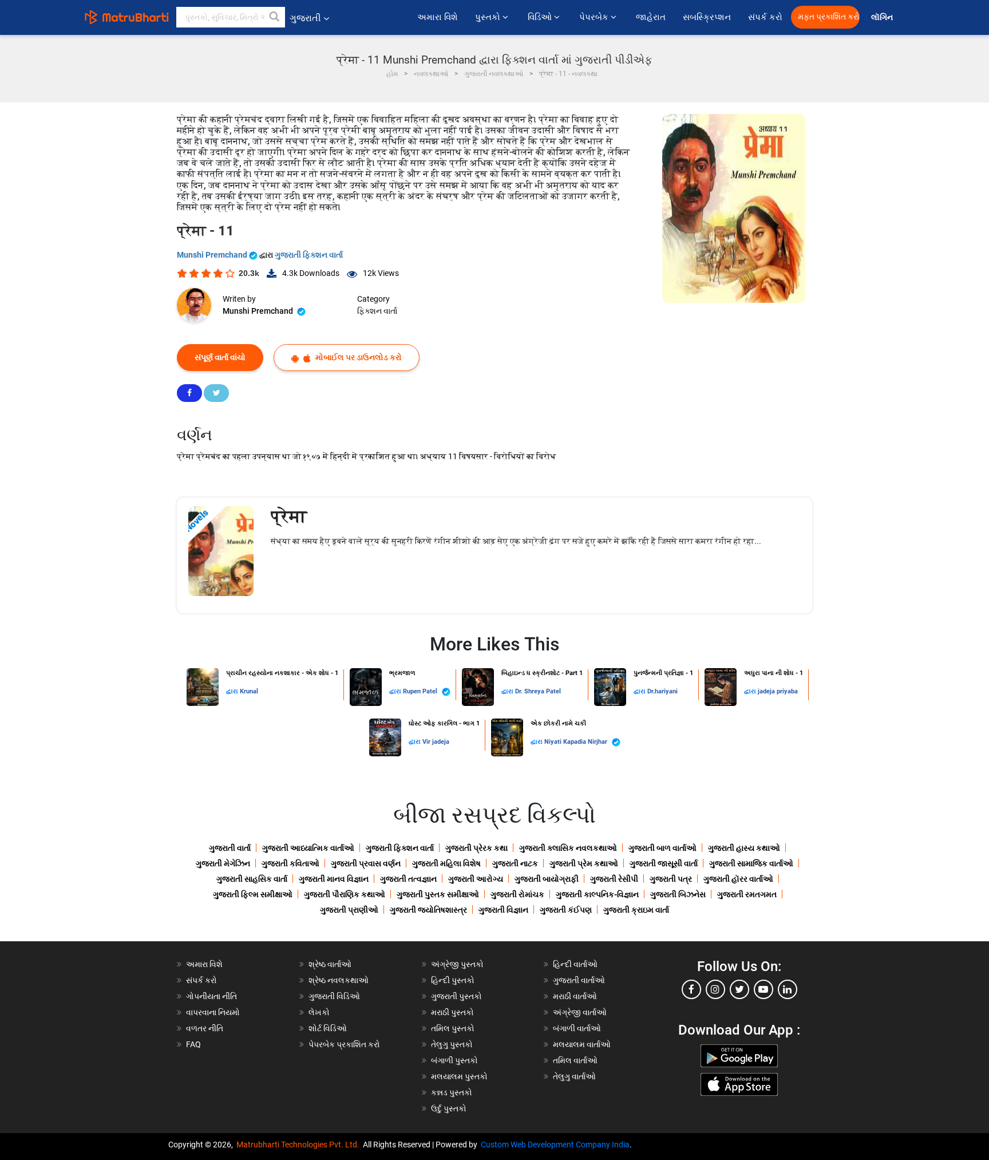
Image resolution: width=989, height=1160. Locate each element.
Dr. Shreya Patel (538, 691)
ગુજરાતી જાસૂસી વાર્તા (664, 863)
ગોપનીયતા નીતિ (211, 996)
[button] (274, 17)
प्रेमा (289, 516)
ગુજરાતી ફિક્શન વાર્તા (309, 254)
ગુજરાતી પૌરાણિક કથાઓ (344, 894)
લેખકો (319, 1012)
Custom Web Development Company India (555, 1144)
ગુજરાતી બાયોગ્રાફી (547, 878)
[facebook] (691, 989)
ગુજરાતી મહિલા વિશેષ (446, 863)
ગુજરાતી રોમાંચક (517, 894)
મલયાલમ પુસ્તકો (459, 1076)
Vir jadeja (435, 741)
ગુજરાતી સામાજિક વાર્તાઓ (751, 863)
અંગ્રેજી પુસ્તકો (457, 964)
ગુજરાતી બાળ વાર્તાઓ (662, 848)
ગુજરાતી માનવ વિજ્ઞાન (334, 878)
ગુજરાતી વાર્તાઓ (579, 980)
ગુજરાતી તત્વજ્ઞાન (408, 878)
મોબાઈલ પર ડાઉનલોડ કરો (358, 357)
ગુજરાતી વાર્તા (230, 848)
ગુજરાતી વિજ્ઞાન (503, 909)
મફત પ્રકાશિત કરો (829, 17)
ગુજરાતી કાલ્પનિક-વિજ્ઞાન (597, 894)
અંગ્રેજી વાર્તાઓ (580, 1012)
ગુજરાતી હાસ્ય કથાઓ (744, 848)
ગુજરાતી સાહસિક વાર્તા (251, 878)
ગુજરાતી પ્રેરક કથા (476, 848)
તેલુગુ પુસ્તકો (452, 1044)
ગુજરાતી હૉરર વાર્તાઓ (738, 878)
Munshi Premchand (213, 254)
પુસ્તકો (489, 17)
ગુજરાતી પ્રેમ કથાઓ (583, 863)
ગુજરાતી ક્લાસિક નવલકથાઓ (568, 848)
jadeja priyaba (778, 691)
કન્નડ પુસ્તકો (451, 1092)
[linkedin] (787, 989)
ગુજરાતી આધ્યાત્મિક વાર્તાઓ (308, 848)
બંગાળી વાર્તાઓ (577, 1028)
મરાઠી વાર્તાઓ (575, 996)
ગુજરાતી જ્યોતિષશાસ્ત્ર (428, 909)
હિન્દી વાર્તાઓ (575, 964)
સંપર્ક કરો (765, 17)
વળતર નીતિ (204, 1028)
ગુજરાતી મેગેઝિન (223, 863)
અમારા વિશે (437, 17)
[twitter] (739, 989)
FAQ (193, 1044)
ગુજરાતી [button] (305, 18)
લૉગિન (883, 17)
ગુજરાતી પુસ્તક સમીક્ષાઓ (438, 894)
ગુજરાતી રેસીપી (614, 878)
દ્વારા (233, 691)
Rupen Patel (421, 691)
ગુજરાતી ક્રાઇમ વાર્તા (636, 909)
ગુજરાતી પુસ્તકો (456, 996)
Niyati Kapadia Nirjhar (576, 741)
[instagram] (715, 989)
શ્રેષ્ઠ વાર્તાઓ (329, 964)
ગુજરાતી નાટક (515, 863)
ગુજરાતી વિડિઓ (334, 996)
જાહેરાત (651, 17)
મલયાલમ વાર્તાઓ (582, 1044)
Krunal (249, 691)
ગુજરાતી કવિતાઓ (290, 863)
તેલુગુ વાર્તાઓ (574, 1076)
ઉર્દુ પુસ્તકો (448, 1108)
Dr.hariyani (662, 691)
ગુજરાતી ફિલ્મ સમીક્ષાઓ (252, 894)
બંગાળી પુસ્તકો (454, 1060)
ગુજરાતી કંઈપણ (566, 909)
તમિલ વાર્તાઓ (575, 1060)
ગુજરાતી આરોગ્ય (475, 878)
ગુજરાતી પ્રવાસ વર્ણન (366, 863)
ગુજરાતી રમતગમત (747, 894)
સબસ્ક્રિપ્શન (707, 17)
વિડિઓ (541, 17)
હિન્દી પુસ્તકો (452, 980)
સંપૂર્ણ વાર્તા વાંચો (220, 357)
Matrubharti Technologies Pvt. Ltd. (299, 1144)
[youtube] (763, 989)
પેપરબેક (595, 17)
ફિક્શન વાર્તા (377, 310)
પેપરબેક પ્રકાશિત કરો (344, 1044)
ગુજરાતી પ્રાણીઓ (349, 909)
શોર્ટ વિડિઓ (327, 1028)
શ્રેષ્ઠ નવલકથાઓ (338, 980)
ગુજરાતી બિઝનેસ (678, 894)
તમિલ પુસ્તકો (452, 1028)
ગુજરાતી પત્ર (671, 878)
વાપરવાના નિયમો (214, 1012)
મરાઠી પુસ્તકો (452, 1012)
